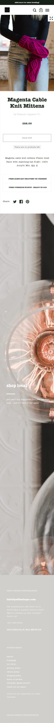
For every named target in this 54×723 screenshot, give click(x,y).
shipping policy (14, 676)
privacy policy (13, 668)
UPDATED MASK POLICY (18, 683)
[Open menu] (47, 10)
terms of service (14, 679)
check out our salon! (16, 687)
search (10, 657)
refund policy (13, 672)
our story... (12, 664)
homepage (11, 660)
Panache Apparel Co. (29, 114)
